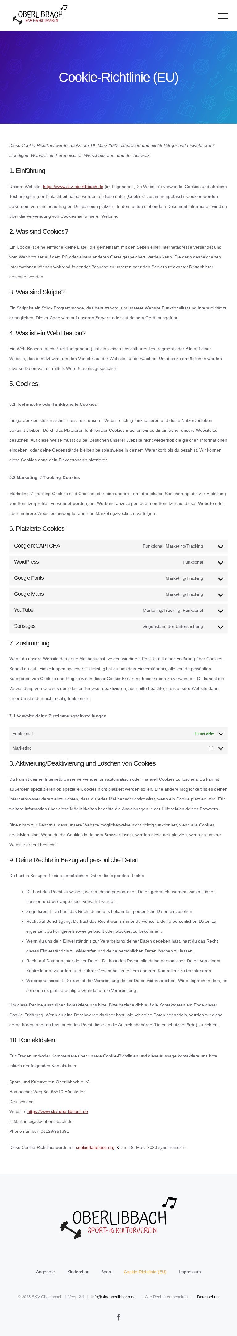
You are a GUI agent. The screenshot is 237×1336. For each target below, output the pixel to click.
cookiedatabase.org (95, 1147)
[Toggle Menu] (223, 16)
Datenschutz (208, 1297)
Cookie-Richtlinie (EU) (145, 1271)
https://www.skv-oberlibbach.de (73, 186)
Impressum (190, 1271)
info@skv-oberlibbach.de (113, 1297)
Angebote (45, 1271)
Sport (106, 1271)
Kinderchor (78, 1271)
